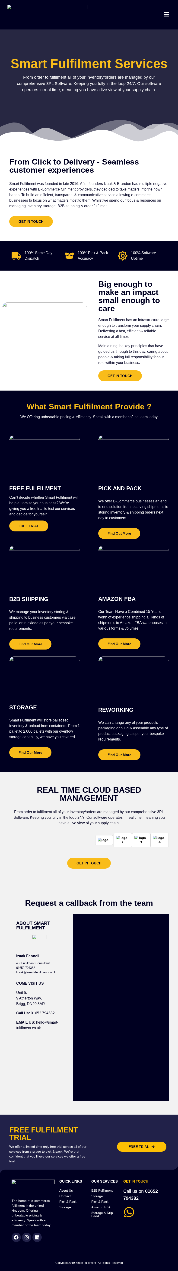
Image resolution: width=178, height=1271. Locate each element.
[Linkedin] (37, 1237)
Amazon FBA (101, 1207)
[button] (166, 15)
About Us (66, 1190)
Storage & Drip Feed (102, 1214)
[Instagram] (26, 1237)
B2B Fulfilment (102, 1190)
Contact (65, 1196)
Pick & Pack (67, 1201)
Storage (65, 1207)
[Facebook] (16, 1237)
